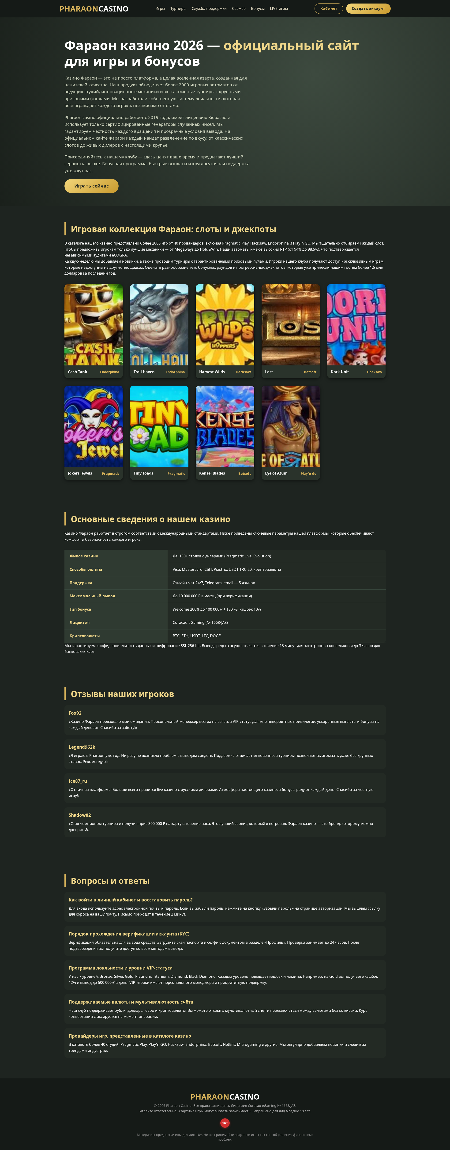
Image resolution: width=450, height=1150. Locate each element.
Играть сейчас (91, 186)
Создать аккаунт (368, 8)
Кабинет (328, 8)
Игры (160, 8)
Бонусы (258, 8)
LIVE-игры (279, 8)
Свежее (239, 8)
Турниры (178, 8)
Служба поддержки (209, 8)
